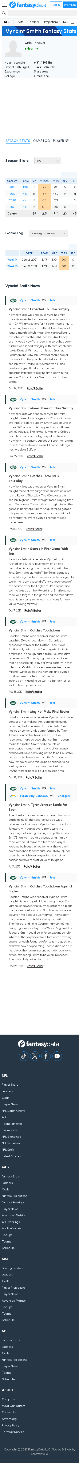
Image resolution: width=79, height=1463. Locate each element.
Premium (70, 4)
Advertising (9, 1419)
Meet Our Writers (13, 1406)
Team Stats (9, 1130)
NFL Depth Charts (13, 1111)
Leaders (33, 22)
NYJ (25, 194)
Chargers (64, 796)
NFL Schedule (11, 1143)
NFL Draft (8, 1150)
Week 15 (12, 266)
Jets (52, 300)
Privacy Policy (10, 1425)
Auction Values (11, 1228)
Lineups (7, 1235)
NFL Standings (11, 1137)
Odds (5, 1098)
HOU (25, 187)
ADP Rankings (11, 1222)
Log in (56, 4)
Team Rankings (12, 1124)
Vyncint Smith (30, 300)
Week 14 (12, 260)
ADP (4, 1117)
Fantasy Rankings (13, 1202)
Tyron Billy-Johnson (34, 796)
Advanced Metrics (13, 1215)
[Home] (28, 5)
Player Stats (10, 1084)
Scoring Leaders (12, 1268)
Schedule (8, 1248)
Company (8, 1399)
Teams (6, 1241)
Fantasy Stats (11, 1176)
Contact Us (9, 1412)
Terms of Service (13, 1432)
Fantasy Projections (14, 1196)
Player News (10, 1104)
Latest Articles (11, 1156)
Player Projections (13, 1288)
